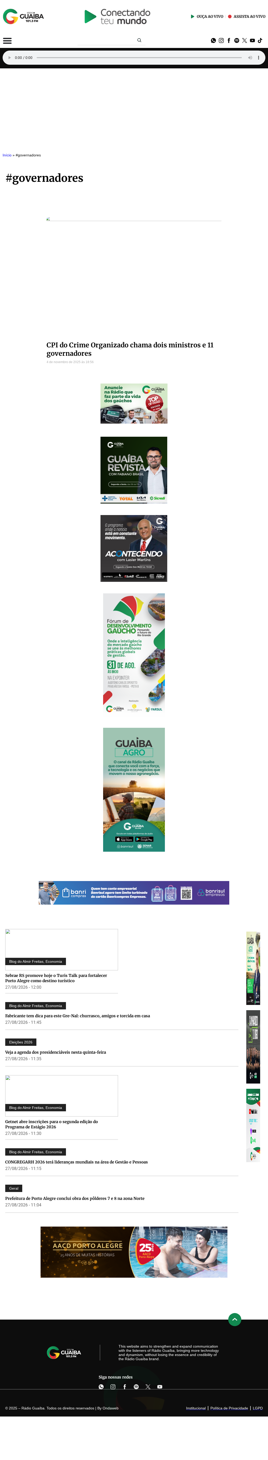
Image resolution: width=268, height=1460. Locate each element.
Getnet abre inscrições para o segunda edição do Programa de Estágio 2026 (51, 1124)
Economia (54, 961)
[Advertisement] (134, 107)
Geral (13, 1188)
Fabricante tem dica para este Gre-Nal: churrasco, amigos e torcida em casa (77, 1015)
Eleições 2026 (20, 1042)
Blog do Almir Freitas (26, 961)
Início (7, 155)
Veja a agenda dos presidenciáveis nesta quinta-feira (55, 1052)
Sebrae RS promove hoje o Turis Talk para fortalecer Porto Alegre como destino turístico (56, 978)
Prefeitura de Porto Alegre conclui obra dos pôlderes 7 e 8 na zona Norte (74, 1198)
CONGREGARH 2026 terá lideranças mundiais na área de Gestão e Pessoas (76, 1162)
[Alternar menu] (7, 40)
